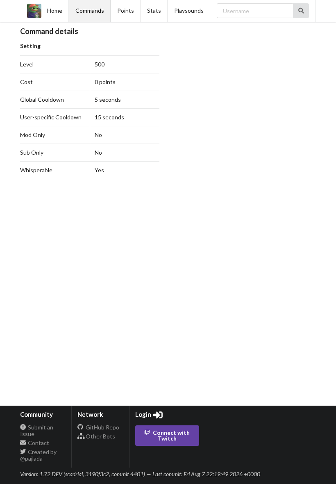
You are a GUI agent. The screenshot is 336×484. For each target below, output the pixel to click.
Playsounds (189, 10)
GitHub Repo (101, 427)
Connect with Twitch (171, 435)
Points (125, 10)
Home (54, 10)
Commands (89, 10)
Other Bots (99, 436)
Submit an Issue (37, 430)
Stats (154, 10)
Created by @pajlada (38, 455)
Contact (38, 442)
